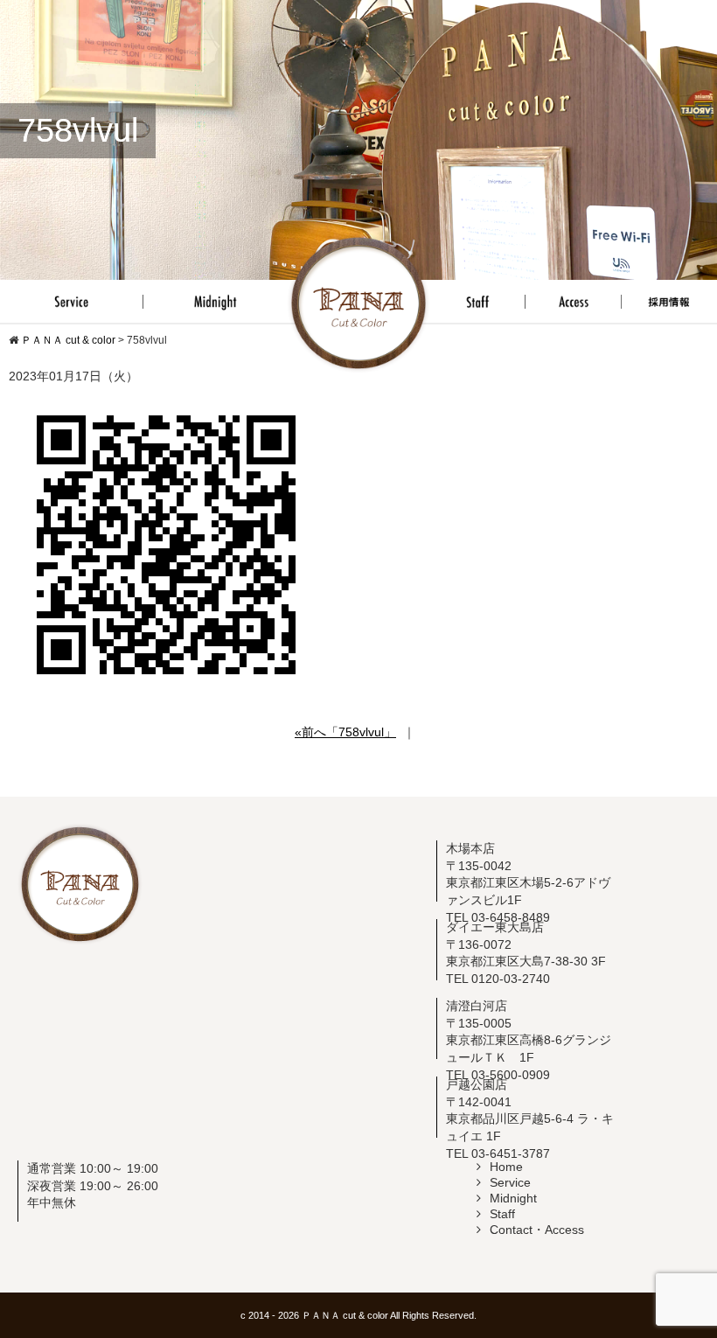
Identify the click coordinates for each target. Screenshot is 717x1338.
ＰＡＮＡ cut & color (345, 1315)
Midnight (513, 1198)
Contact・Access (537, 1230)
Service (510, 1182)
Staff (502, 1214)
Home (506, 1167)
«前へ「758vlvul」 (345, 732)
